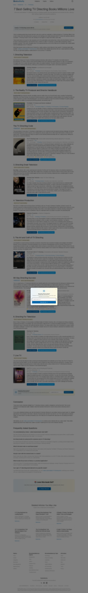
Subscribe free (43, 302)
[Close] (56, 289)
